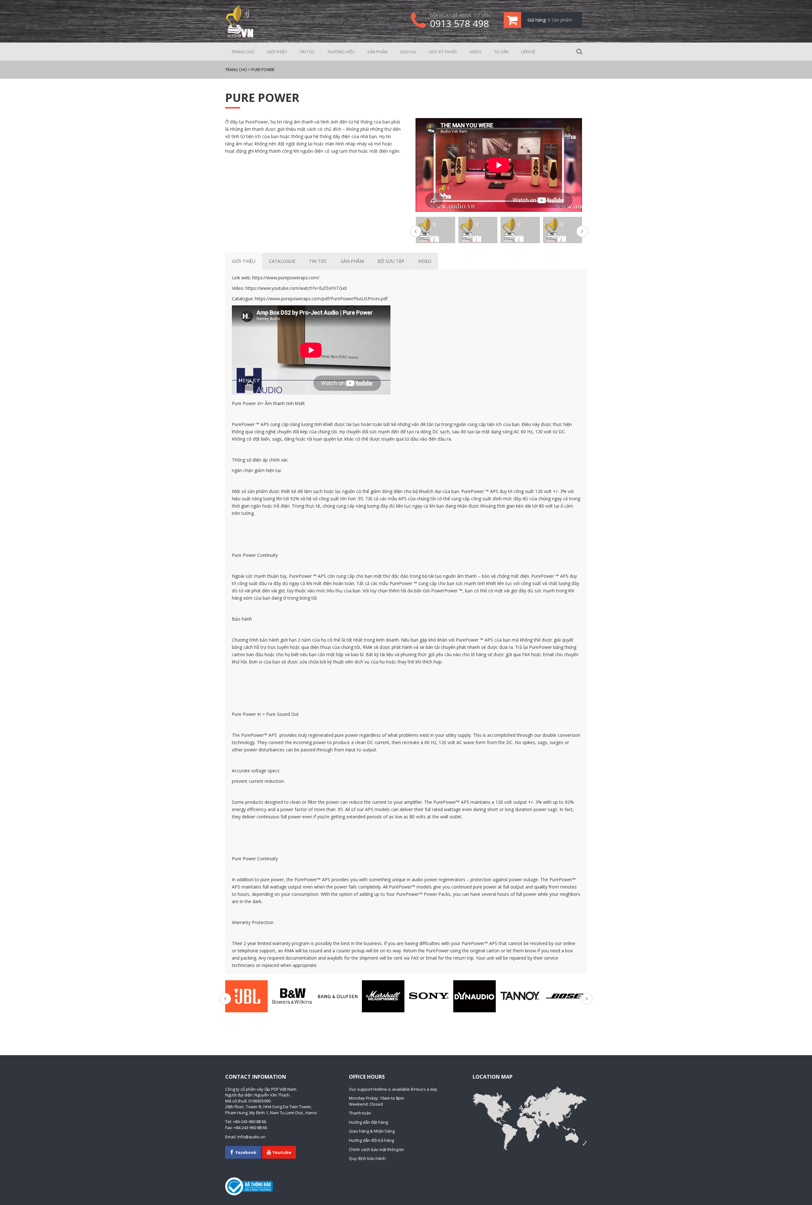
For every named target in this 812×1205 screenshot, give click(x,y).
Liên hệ (528, 52)
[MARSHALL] (383, 996)
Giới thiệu (277, 52)
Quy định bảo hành (367, 1158)
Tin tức (307, 52)
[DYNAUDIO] (474, 996)
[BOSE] (565, 996)
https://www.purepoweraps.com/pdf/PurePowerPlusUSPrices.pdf (321, 299)
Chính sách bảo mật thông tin (376, 1149)
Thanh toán (360, 1113)
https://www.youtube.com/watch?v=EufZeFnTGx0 (296, 288)
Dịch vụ (408, 52)
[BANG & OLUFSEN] (338, 996)
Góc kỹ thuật (443, 52)
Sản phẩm (377, 52)
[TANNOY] (520, 996)
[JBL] (246, 996)
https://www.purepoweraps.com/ (285, 278)
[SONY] (429, 996)
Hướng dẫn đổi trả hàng (371, 1140)
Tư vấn (501, 52)
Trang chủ (243, 52)
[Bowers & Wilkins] (292, 996)
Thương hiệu (341, 52)
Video (475, 52)
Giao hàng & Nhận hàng (372, 1131)
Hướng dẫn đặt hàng (368, 1122)
